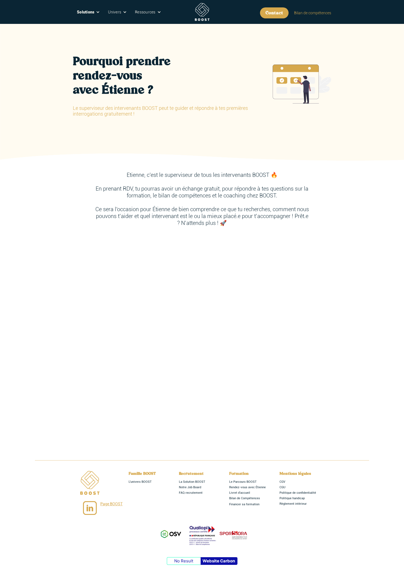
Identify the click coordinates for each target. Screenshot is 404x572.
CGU (282, 487)
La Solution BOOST (192, 482)
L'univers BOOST (140, 482)
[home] (202, 12)
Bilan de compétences (312, 13)
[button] (88, 12)
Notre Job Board (190, 487)
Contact (274, 13)
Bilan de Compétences (244, 498)
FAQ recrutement (191, 493)
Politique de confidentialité (298, 493)
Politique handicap (292, 498)
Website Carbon (219, 560)
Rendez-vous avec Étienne (247, 487)
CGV (282, 482)
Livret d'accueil (239, 493)
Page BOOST (111, 504)
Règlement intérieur (293, 504)
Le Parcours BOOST (243, 482)
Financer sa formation (244, 504)
